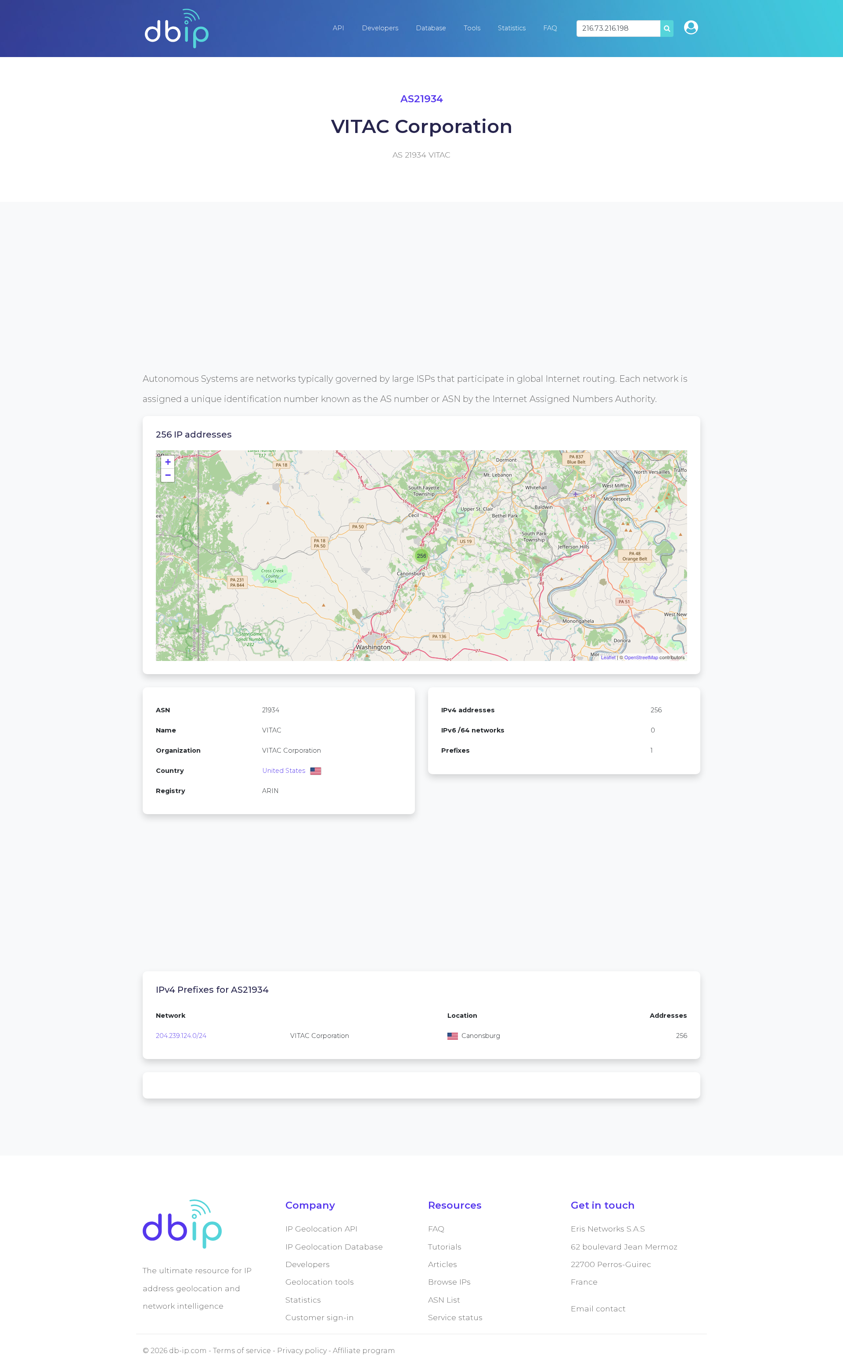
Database (431, 28)
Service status (455, 1317)
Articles (442, 1264)
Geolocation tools (319, 1281)
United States (283, 771)
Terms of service (242, 1350)
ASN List (444, 1299)
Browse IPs (449, 1281)
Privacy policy (302, 1350)
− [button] (168, 475)
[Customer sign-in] (691, 27)
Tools (472, 28)
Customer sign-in (319, 1317)
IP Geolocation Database (334, 1246)
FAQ (550, 28)
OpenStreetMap (641, 657)
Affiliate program (364, 1350)
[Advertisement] (406, 307)
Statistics (512, 28)
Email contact (598, 1308)
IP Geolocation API (321, 1228)
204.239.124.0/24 (181, 1036)
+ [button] (168, 461)
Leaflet (608, 657)
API (338, 28)
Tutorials (444, 1246)
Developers (380, 28)
